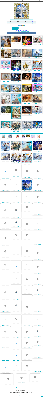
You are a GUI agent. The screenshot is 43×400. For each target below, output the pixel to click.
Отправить (20, 25)
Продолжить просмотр (21, 388)
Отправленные (29, 28)
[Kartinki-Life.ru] (21, 0)
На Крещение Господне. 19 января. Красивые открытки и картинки (21, 31)
